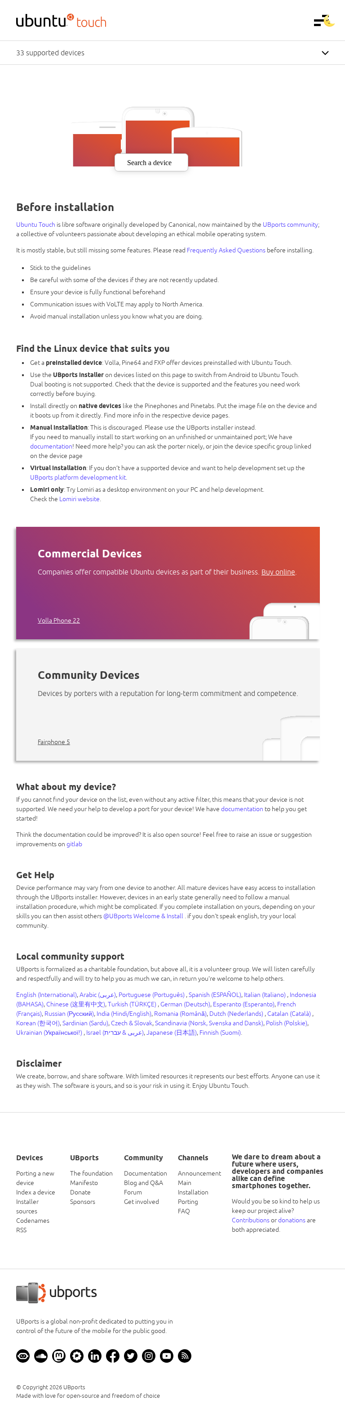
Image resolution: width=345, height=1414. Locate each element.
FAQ (184, 1211)
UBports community (290, 224)
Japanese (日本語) (171, 1032)
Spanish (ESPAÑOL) (215, 994)
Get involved (141, 1201)
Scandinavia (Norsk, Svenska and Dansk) (209, 1023)
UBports (74, 1387)
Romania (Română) (180, 1013)
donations (291, 1220)
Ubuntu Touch (35, 224)
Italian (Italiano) (265, 994)
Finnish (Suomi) (220, 1032)
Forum (133, 1192)
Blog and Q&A (143, 1182)
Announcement (199, 1173)
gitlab (74, 844)
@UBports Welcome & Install (144, 916)
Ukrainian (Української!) (50, 1032)
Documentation (145, 1173)
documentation (51, 446)
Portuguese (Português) (152, 994)
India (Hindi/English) (124, 1013)
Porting (188, 1201)
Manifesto (84, 1182)
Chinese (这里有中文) (75, 1004)
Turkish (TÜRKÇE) (133, 1004)
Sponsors (82, 1201)
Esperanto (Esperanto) (243, 1004)
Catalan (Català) (289, 1013)
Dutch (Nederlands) (237, 1013)
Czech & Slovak (131, 1023)
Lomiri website (79, 499)
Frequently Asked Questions (226, 250)
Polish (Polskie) (286, 1023)
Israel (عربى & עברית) (115, 1032)
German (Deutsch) (185, 1004)
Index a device (35, 1192)
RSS (21, 1230)
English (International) (46, 994)
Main (184, 1182)
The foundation (91, 1173)
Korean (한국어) (38, 1023)
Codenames (32, 1220)
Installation (193, 1192)
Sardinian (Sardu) (85, 1023)
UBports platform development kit (78, 477)
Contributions (251, 1220)
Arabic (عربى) (98, 994)
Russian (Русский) (69, 1013)
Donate (80, 1192)
